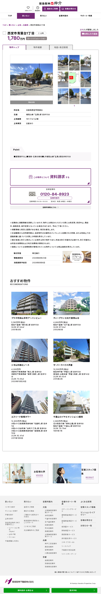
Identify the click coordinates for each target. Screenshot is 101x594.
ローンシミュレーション (36, 38)
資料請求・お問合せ (25, 590)
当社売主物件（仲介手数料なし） (12, 524)
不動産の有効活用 (68, 550)
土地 (19, 25)
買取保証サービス (68, 530)
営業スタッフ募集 (88, 507)
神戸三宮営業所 (51, 544)
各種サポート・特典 (69, 503)
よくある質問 (86, 502)
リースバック (66, 546)
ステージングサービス (69, 510)
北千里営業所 (50, 522)
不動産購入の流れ (12, 541)
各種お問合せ (86, 520)
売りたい (43, 16)
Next (54, 79)
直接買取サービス (68, 534)
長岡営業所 (49, 560)
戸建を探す (9, 515)
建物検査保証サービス (69, 516)
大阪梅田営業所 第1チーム (51, 535)
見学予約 (73, 590)
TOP (10, 16)
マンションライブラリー (88, 514)
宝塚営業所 (49, 550)
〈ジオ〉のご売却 (30, 526)
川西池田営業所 (51, 553)
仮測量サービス (67, 527)
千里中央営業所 (51, 519)
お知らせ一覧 (86, 526)
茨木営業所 (49, 528)
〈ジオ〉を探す (10, 507)
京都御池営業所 (51, 567)
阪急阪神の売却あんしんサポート (31, 522)
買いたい (25, 16)
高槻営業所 (49, 531)
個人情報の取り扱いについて (65, 572)
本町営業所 (49, 515)
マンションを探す (11, 511)
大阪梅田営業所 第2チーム (51, 511)
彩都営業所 (49, 525)
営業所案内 (63, 16)
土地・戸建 (12, 534)
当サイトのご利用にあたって (86, 572)
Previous (8, 79)
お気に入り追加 (90, 34)
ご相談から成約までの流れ (31, 516)
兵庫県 (25, 25)
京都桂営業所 (50, 563)
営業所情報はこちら (51, 207)
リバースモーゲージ (69, 554)
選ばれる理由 (29, 511)
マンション (12, 537)
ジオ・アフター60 (68, 542)
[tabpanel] (74, 79)
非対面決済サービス (69, 538)
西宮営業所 (49, 547)
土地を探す (9, 519)
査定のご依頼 (29, 507)
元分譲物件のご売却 (31, 530)
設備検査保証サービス (69, 522)
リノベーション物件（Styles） (14, 529)
